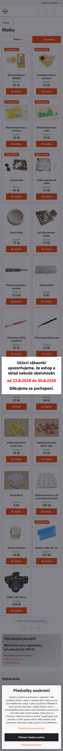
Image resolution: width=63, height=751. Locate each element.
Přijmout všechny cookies (31, 737)
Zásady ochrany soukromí (31, 728)
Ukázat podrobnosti (31, 744)
